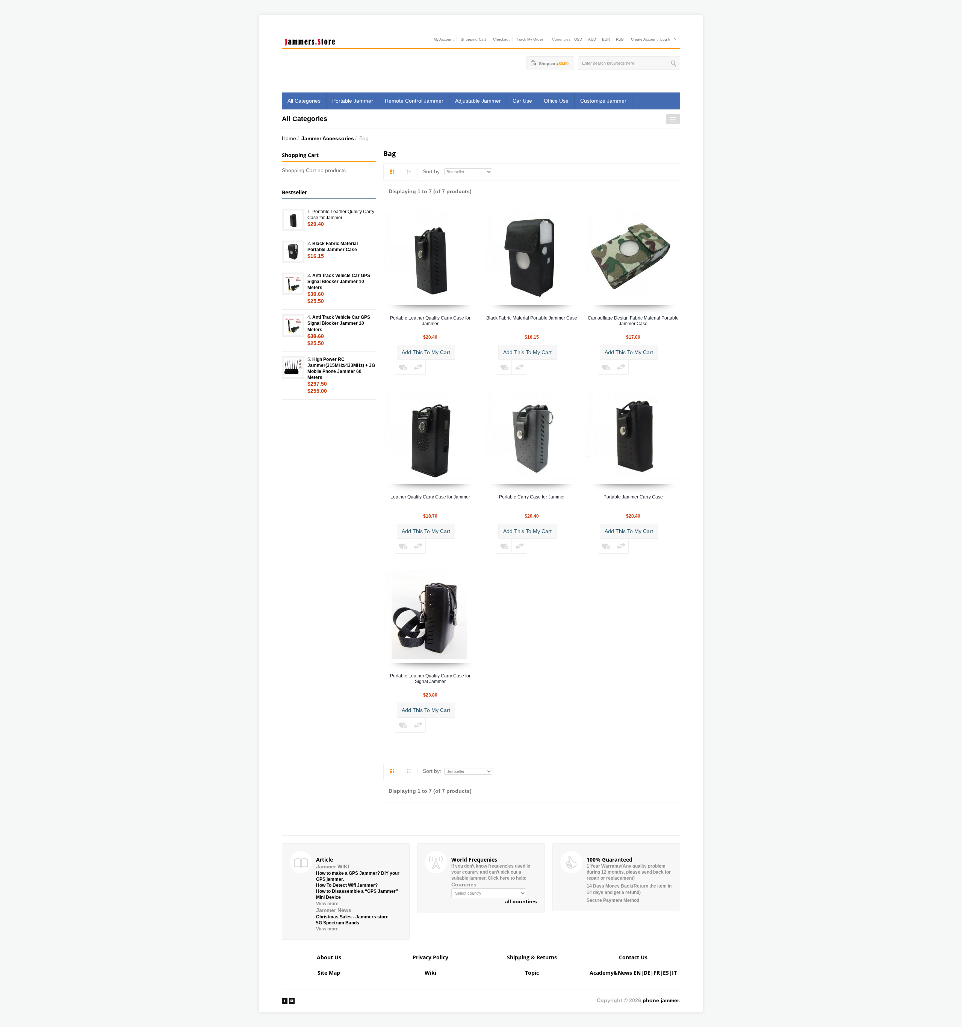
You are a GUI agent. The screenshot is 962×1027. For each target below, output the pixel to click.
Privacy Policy (430, 957)
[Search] (674, 63)
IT (674, 972)
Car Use (522, 101)
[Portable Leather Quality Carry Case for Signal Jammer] (430, 616)
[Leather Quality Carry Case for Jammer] (430, 437)
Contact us (633, 957)
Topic (532, 972)
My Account (444, 39)
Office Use (556, 101)
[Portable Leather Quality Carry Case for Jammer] (430, 258)
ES (666, 972)
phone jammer (661, 1000)
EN (637, 972)
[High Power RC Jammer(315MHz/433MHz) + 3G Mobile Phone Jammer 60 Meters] (293, 367)
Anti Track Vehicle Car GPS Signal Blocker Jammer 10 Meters (338, 281)
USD (578, 39)
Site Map (329, 972)
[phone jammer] (310, 40)
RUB (620, 39)
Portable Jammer (352, 101)
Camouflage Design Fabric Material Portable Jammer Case (633, 320)
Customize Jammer (603, 101)
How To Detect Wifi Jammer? (347, 885)
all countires (521, 901)
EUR (606, 39)
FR (656, 972)
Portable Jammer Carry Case (633, 497)
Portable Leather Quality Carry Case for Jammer (430, 320)
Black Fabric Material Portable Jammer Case (531, 318)
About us (329, 957)
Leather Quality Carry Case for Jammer (430, 497)
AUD (592, 39)
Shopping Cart (473, 39)
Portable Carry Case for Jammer (532, 497)
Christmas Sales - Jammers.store (352, 916)
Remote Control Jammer (414, 101)
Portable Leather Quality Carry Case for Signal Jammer (430, 678)
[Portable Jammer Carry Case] (633, 437)
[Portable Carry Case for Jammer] (532, 437)
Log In (666, 39)
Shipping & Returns (532, 957)
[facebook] (284, 1000)
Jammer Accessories (327, 138)
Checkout (501, 39)
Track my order (530, 39)
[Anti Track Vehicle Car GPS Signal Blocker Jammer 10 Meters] (293, 284)
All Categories (304, 101)
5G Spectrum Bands (337, 923)
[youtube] (292, 1000)
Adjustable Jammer (478, 101)
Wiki (430, 972)
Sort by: (433, 171)
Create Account (644, 39)
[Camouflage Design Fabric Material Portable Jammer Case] (633, 258)
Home (289, 138)
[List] (409, 173)
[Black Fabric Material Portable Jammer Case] (532, 258)
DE (647, 972)
